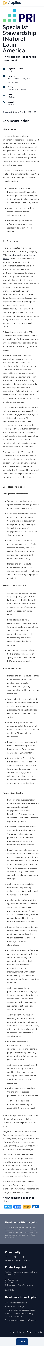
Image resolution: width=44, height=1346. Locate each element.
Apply (22, 1341)
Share (10, 1207)
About (12, 1332)
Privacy (20, 1332)
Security (38, 1332)
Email (29, 1207)
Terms (29, 1332)
